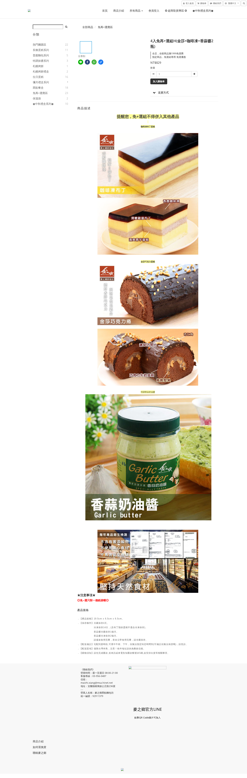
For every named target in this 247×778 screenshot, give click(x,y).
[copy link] (100, 62)
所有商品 (135, 10)
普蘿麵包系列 (41, 55)
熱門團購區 (39, 44)
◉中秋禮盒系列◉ (203, 10)
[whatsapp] (94, 62)
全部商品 (87, 27)
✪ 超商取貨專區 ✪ (176, 10)
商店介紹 (118, 10)
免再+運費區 (40, 93)
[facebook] (87, 62)
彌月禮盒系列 (41, 82)
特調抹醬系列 (41, 61)
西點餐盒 (38, 87)
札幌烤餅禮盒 (41, 71)
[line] (80, 62)
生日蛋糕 (38, 77)
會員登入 (154, 10)
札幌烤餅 (38, 66)
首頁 (105, 10)
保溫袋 (37, 98)
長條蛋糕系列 (41, 50)
